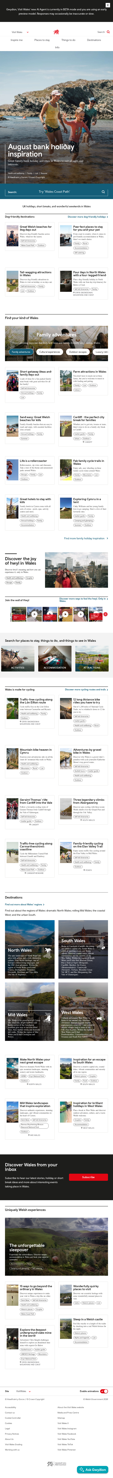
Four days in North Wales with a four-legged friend (89, 273)
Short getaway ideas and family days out (35, 373)
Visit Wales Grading (13, 1444)
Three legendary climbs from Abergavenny (88, 801)
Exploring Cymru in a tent (87, 500)
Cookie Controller (13, 1418)
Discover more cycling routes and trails (85, 689)
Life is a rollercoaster (33, 460)
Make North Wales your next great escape (35, 1061)
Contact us (10, 1412)
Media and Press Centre (68, 1412)
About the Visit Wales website (71, 1407)
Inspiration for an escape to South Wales (89, 1061)
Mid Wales (18, 1014)
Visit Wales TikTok (65, 1444)
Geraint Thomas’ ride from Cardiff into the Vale (36, 801)
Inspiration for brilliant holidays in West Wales (88, 1104)
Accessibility (10, 1407)
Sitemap (61, 1418)
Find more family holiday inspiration (84, 538)
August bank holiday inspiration (41, 150)
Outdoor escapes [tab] (78, 352)
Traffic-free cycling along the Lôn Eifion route (36, 701)
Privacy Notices (12, 1434)
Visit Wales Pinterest (67, 1450)
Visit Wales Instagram (67, 1428)
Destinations (94, 40)
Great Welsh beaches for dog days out (36, 228)
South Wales (73, 940)
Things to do (68, 40)
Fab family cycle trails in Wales (88, 462)
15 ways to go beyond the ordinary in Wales (36, 1287)
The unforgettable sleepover (27, 1247)
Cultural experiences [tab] (49, 352)
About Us (9, 1439)
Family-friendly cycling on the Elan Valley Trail (88, 845)
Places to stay (42, 40)
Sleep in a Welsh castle (88, 1319)
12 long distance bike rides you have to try (86, 701)
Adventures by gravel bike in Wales (87, 751)
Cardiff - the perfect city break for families (88, 418)
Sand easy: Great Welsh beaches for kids (35, 418)
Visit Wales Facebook (67, 1434)
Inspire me (17, 40)
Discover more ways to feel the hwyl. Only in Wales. (82, 599)
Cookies (8, 1423)
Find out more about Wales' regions (23, 904)
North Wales (20, 950)
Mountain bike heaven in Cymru (36, 751)
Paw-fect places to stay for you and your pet (88, 228)
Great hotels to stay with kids (35, 500)
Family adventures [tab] (21, 352)
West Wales (72, 1012)
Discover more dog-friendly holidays (87, 217)
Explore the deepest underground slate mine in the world (35, 1332)
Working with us (12, 1450)
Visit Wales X (63, 1423)
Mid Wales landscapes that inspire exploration (35, 1104)
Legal (7, 1428)
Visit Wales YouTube (66, 1439)
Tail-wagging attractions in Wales (35, 273)
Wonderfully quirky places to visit (86, 1287)
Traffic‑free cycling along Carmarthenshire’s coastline (36, 846)
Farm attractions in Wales (89, 371)
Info (57, 47)
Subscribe (88, 1177)
